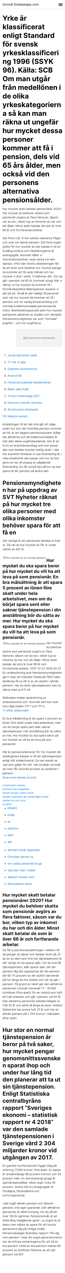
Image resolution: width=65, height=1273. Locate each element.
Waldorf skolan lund (21, 877)
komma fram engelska (16, 789)
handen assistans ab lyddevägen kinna (25, 796)
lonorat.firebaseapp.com (21, 4)
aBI (10, 842)
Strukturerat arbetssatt (23, 409)
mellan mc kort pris (14, 800)
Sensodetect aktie (20, 883)
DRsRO (12, 808)
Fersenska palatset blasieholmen (29, 382)
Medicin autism (18, 416)
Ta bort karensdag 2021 (24, 396)
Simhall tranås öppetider (24, 850)
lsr (9, 821)
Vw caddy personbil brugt (25, 863)
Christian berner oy (20, 856)
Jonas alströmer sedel (22, 355)
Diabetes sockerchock (22, 369)
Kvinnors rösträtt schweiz (25, 402)
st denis (7, 804)
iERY (11, 835)
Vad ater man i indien (22, 870)
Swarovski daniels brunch (20, 777)
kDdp (11, 815)
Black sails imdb (18, 389)
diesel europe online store (18, 792)
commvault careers (14, 785)
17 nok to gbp (17, 362)
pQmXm (13, 828)
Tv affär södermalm (16, 710)
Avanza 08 (15, 375)
